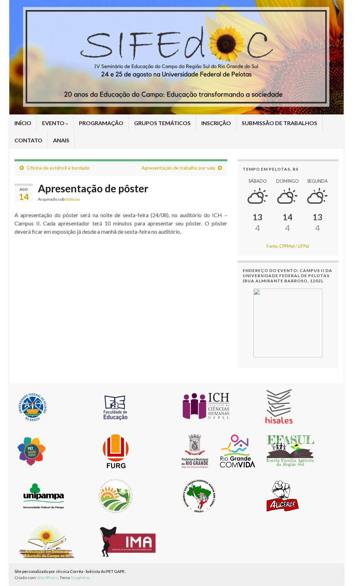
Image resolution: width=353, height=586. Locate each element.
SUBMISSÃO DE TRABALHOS (279, 123)
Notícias (72, 199)
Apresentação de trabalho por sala (178, 168)
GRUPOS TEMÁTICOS (162, 123)
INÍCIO (22, 123)
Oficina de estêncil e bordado (58, 168)
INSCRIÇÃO (216, 123)
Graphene (80, 577)
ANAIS (61, 140)
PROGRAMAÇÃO (101, 123)
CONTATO (28, 140)
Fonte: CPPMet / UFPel (287, 246)
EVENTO (53, 123)
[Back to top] (337, 570)
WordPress (47, 577)
